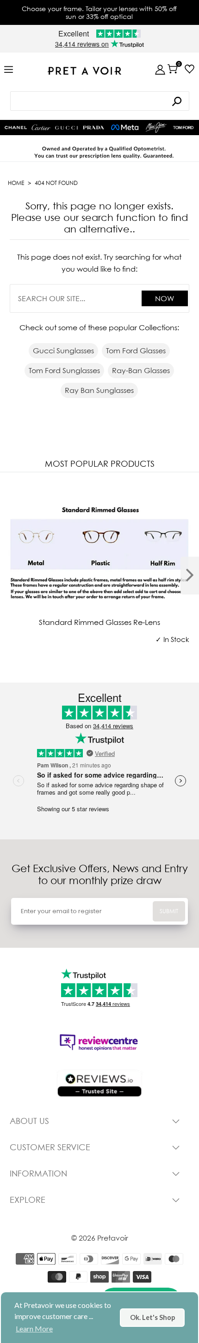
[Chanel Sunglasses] (16, 128)
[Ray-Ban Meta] (125, 128)
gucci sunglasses (63, 350)
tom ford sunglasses (64, 370)
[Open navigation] (8, 70)
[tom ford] (183, 127)
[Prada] (93, 127)
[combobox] (99, 101)
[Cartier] (40, 126)
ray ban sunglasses (99, 390)
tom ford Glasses (136, 350)
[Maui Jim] (156, 127)
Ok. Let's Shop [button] (152, 1317)
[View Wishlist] (189, 69)
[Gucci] (66, 127)
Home (16, 182)
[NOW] (176, 101)
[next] (189, 575)
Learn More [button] (34, 1328)
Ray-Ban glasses (141, 370)
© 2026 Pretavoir (99, 1237)
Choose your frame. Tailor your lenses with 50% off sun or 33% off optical (99, 12)
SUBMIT (169, 911)
